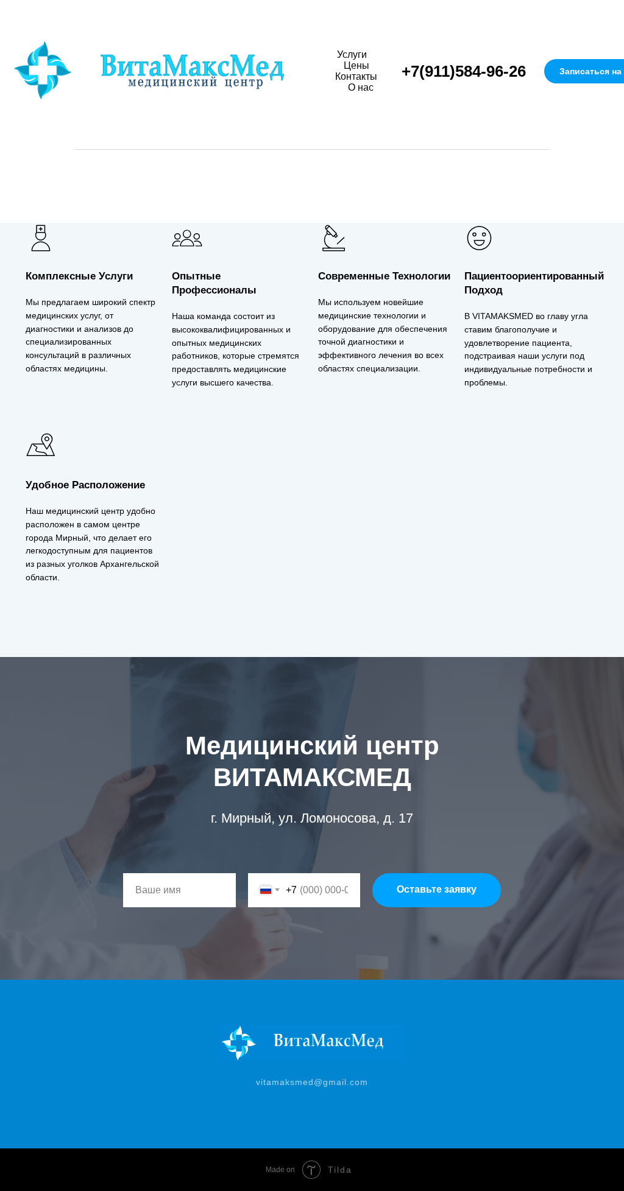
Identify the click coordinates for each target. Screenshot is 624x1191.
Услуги (352, 54)
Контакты (356, 76)
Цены (356, 65)
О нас (361, 87)
